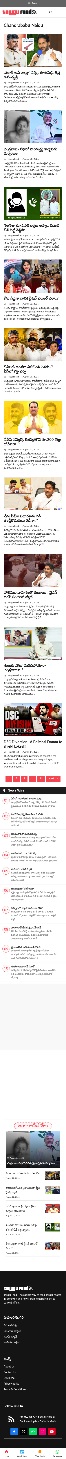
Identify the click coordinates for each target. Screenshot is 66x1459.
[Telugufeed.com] (19, 12)
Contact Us (10, 1372)
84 (40, 778)
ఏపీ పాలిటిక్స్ (10, 1325)
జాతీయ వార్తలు (11, 1342)
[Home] (6, 1453)
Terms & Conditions (15, 1389)
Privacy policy (11, 1384)
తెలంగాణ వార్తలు (12, 1331)
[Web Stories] (40, 1453)
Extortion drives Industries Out (23, 1173)
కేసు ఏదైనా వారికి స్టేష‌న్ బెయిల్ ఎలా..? (31, 298)
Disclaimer (9, 1378)
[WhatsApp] (57, 1453)
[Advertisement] (33, 1017)
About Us (9, 1366)
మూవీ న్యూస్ (10, 1337)
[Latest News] (22, 1453)
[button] (50, 12)
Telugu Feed (13, 82)
